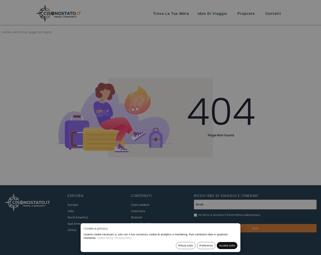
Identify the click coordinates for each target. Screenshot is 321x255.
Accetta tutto (227, 245)
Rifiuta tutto (185, 245)
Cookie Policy (105, 238)
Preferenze (206, 245)
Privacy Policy (123, 238)
